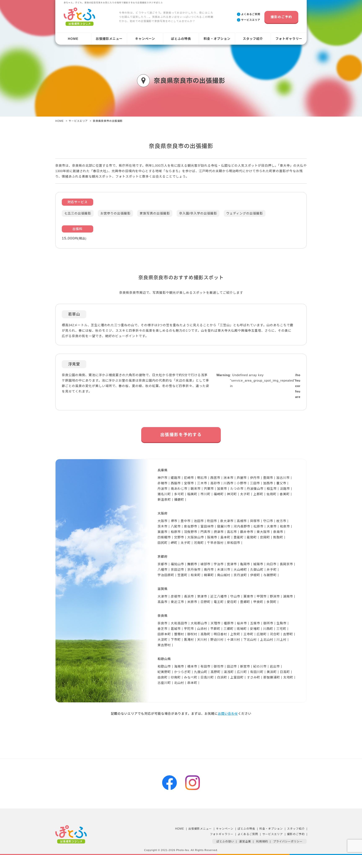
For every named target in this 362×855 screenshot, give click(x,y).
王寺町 (248, 634)
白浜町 (222, 677)
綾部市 (205, 564)
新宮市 (245, 666)
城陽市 (258, 564)
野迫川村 (217, 639)
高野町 (216, 672)
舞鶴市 (192, 564)
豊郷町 (245, 602)
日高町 (285, 672)
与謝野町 (270, 575)
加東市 (222, 488)
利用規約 (262, 841)
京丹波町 (240, 575)
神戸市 (163, 477)
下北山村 (250, 639)
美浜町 (272, 672)
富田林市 (207, 526)
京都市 (163, 564)
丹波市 (163, 488)
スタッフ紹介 (253, 38)
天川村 (202, 639)
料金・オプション (217, 38)
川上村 (282, 639)
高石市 (232, 532)
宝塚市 (189, 483)
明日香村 (220, 634)
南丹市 (209, 569)
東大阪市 (263, 532)
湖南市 (288, 596)
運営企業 (245, 841)
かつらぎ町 (182, 672)
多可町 (179, 494)
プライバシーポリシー (288, 841)
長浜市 (189, 596)
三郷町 (229, 628)
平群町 (215, 628)
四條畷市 (164, 537)
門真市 (205, 532)
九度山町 (200, 672)
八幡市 (163, 569)
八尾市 (176, 526)
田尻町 (163, 542)
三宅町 (281, 628)
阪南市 (212, 537)
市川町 (205, 494)
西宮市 (215, 477)
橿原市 (229, 623)
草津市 (202, 596)
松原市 (258, 526)
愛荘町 (232, 602)
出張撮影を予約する (181, 434)
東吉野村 (164, 645)
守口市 (268, 521)
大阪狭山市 (195, 537)
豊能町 (239, 537)
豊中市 (186, 521)
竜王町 (219, 602)
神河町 (232, 494)
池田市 (199, 521)
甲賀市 (262, 596)
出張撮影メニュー (109, 38)
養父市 (281, 483)
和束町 (196, 575)
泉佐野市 (190, 526)
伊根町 (255, 575)
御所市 (268, 623)
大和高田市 (179, 623)
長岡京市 (286, 564)
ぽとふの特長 (181, 38)
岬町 (174, 542)
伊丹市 (255, 477)
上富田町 (237, 677)
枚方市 (281, 521)
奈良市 (163, 623)
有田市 (205, 666)
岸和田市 (233, 542)
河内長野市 (242, 526)
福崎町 (219, 494)
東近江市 (177, 602)
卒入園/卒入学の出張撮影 (198, 213)
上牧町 (235, 634)
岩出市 (275, 666)
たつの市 (237, 488)
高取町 (205, 634)
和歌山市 (164, 666)
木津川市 (223, 569)
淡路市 (285, 488)
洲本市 (229, 477)
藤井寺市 (246, 532)
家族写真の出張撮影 (155, 213)
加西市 (268, 483)
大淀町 (163, 639)
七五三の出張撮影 (77, 213)
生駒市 (282, 623)
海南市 (179, 666)
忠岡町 (265, 537)
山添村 (202, 628)
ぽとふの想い (225, 841)
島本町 (225, 537)
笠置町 (182, 575)
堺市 (174, 521)
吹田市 (212, 521)
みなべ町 (190, 677)
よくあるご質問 (248, 834)
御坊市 (219, 666)
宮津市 (232, 564)
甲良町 (258, 602)
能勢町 (252, 537)
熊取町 (278, 537)
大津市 (163, 596)
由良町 (163, 677)
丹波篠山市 (255, 488)
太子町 (245, 494)
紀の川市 (260, 666)
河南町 (199, 542)
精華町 (209, 575)
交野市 (179, 537)
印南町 (176, 677)
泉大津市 (227, 521)
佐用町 (271, 494)
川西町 (268, 628)
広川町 (242, 672)
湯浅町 (229, 672)
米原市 (192, 602)
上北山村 (266, 639)
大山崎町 (240, 569)
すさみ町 (253, 677)
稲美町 (192, 494)
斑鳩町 (242, 628)
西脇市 (176, 483)
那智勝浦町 (271, 677)
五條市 (255, 623)
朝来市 (196, 488)
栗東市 (248, 596)
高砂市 (215, 483)
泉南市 (278, 532)
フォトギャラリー (288, 38)
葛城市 (176, 628)
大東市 (272, 526)
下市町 (176, 639)
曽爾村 (179, 634)
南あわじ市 (179, 488)
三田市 (255, 483)
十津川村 (233, 639)
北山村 (179, 683)
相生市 (272, 488)
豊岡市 (268, 477)
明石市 (202, 477)
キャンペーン (145, 38)
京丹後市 (194, 569)
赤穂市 (163, 483)
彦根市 (176, 596)
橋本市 (192, 666)
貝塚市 (255, 521)
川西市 (229, 483)
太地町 (288, 677)
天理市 (216, 623)
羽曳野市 (190, 532)
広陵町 (262, 634)
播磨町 (179, 499)
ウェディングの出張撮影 (244, 213)
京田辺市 (177, 569)
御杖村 (192, 634)
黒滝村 (189, 639)
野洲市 (275, 596)
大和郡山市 (199, 623)
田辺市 (232, 666)
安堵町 (255, 628)
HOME (73, 38)
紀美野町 (164, 672)
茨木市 (163, 526)
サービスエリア (78, 121)
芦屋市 (242, 477)
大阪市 (163, 521)
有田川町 (257, 672)
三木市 (202, 483)
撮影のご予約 (281, 17)
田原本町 (164, 634)
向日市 (271, 564)
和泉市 (285, 526)
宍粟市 (209, 488)
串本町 (192, 683)
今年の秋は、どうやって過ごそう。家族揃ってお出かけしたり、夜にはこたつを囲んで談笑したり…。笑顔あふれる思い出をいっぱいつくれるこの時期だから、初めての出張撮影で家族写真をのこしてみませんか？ (166, 17)
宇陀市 (189, 628)
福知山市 (177, 564)
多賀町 (271, 602)
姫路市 (176, 477)
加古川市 (283, 477)
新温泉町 (164, 499)
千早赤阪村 (215, 542)
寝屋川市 (223, 526)
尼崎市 (189, 477)
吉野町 (288, 634)
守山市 (235, 596)
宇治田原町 (166, 575)
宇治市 (219, 564)
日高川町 (207, 677)
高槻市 (242, 521)
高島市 (163, 602)
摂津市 (219, 532)
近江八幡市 (218, 596)
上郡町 (258, 494)
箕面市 (163, 532)
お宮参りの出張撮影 (115, 213)
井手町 (272, 569)
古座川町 (164, 683)
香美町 (285, 494)
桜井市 (242, 623)
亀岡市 (245, 564)
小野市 (242, 483)
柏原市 (176, 532)
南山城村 (223, 575)
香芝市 (163, 628)
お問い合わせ (228, 713)
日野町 (205, 602)
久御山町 (257, 569)
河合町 (275, 634)
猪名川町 (164, 494)
